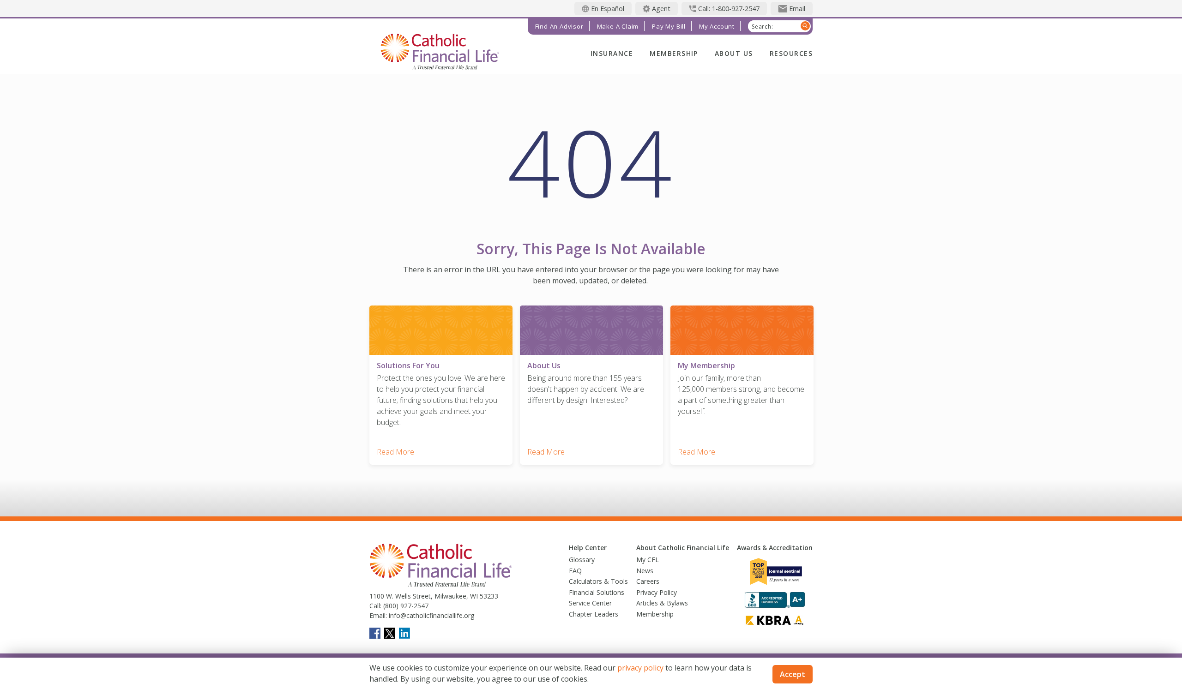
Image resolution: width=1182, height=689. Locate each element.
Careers (647, 581)
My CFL (647, 559)
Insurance (612, 53)
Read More (395, 452)
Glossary (582, 559)
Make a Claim (618, 26)
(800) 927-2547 (404, 605)
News (644, 570)
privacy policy (640, 668)
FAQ (575, 570)
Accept (792, 674)
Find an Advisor (559, 26)
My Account (717, 26)
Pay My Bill (669, 26)
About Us (734, 53)
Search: (762, 26)
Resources (791, 53)
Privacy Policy (656, 592)
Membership (674, 53)
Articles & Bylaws (662, 603)
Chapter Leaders (593, 614)
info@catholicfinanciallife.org (430, 615)
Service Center (590, 603)
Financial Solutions (596, 592)
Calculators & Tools (598, 581)
